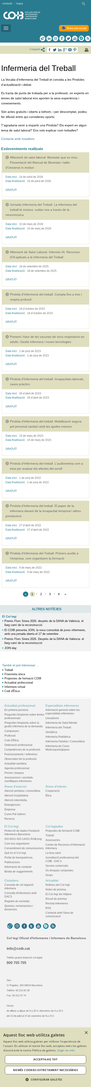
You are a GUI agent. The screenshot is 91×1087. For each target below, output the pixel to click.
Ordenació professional (18, 745)
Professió (10, 735)
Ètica (48, 795)
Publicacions (12, 862)
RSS (48, 908)
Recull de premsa (56, 898)
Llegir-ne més (66, 1050)
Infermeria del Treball (58, 727)
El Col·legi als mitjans (59, 894)
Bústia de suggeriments (18, 871)
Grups (49, 875)
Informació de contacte (18, 866)
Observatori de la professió (20, 759)
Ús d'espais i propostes (59, 870)
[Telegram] (43, 38)
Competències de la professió (22, 749)
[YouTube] (38, 926)
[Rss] (88, 38)
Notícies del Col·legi (58, 884)
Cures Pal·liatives (15, 814)
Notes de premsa (56, 889)
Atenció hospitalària (16, 795)
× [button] (86, 1032)
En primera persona (16, 710)
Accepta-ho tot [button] (45, 1059)
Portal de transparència (18, 857)
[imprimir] (86, 50)
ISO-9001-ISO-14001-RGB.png (23, 839)
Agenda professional (16, 768)
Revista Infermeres (57, 903)
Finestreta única (14, 674)
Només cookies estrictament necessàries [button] (45, 1070)
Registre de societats (17, 901)
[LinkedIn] (49, 38)
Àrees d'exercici (15, 786)
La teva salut (53, 852)
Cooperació (53, 790)
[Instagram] (17, 926)
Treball (8, 670)
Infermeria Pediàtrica (58, 736)
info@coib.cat (18, 948)
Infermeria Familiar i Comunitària (65, 741)
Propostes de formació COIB (22, 678)
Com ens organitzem (16, 843)
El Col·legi (9, 616)
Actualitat (52, 880)
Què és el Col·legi (15, 852)
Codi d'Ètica (12, 691)
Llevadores (52, 718)
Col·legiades (54, 826)
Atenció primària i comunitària (22, 790)
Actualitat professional (18, 682)
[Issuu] (81, 38)
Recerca (9, 818)
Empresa (9, 809)
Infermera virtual (14, 686)
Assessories (53, 840)
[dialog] (45, 1057)
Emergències (12, 804)
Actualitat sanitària (15, 763)
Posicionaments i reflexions (20, 754)
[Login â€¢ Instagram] (55, 38)
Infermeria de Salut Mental (61, 722)
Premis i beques (14, 772)
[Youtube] (75, 38)
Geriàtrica (51, 732)
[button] (45, 1079)
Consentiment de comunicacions (24, 848)
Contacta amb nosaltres (17, 139)
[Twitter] (68, 38)
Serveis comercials (57, 865)
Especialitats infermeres (62, 705)
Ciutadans (11, 880)
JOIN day (10, 648)
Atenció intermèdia (15, 800)
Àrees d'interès (56, 786)
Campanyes (11, 731)
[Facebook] (62, 38)
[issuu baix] (46, 926)
